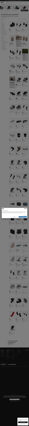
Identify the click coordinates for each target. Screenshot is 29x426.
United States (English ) (23, 422)
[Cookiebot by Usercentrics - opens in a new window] (24, 208)
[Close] (27, 418)
